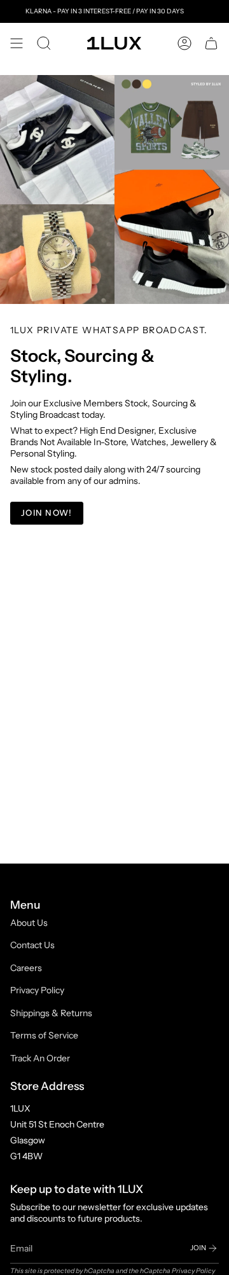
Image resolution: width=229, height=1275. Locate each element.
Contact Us (32, 945)
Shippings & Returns (51, 1013)
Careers (26, 968)
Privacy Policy (37, 990)
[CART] (211, 43)
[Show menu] (16, 43)
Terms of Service (44, 1035)
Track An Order (40, 1058)
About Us (29, 922)
